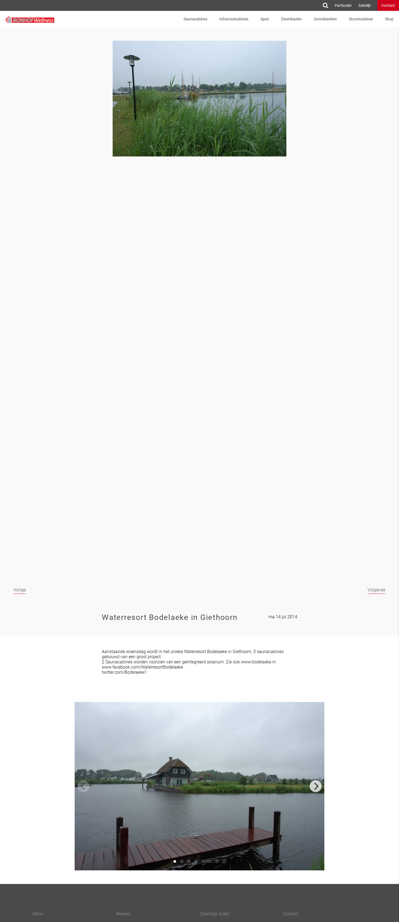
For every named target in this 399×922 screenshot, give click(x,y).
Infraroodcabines (233, 19)
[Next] (316, 786)
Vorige (20, 589)
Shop (389, 19)
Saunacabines (195, 19)
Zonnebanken (325, 19)
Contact (388, 5)
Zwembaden (291, 19)
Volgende (376, 589)
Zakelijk (364, 5)
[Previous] (83, 786)
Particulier (343, 5)
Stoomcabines (361, 19)
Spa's (264, 19)
